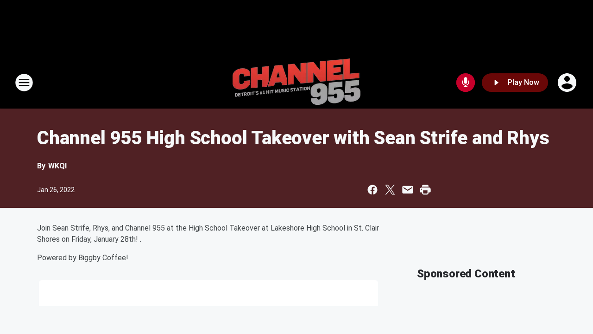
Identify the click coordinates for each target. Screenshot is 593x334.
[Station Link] (296, 82)
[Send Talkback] (465, 82)
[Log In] (568, 82)
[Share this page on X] (390, 189)
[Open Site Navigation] (24, 82)
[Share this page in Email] (407, 189)
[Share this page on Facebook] (372, 189)
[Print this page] (425, 189)
